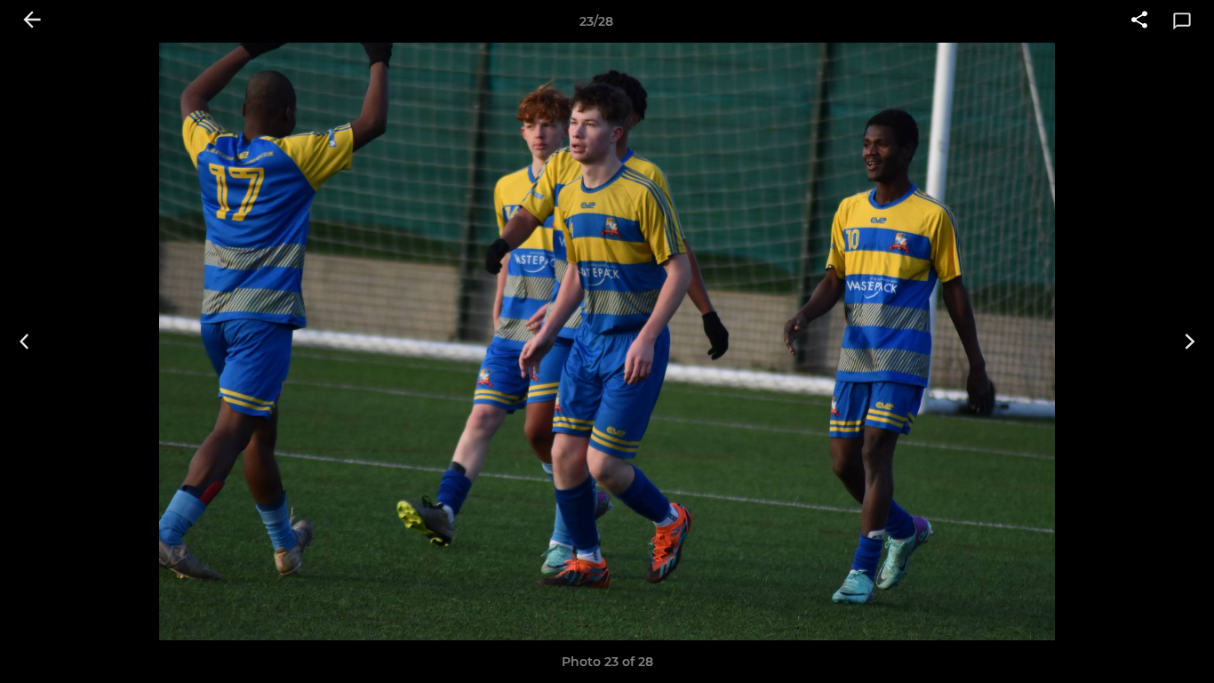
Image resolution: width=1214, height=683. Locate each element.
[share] (1139, 21)
